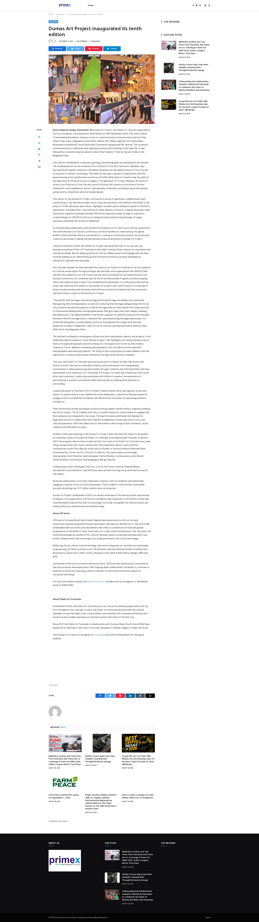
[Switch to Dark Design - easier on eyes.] (209, 5)
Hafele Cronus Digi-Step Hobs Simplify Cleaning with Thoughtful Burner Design (100, 759)
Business (53, 21)
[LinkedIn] (39, 149)
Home (91, 5)
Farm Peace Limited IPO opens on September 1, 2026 (64, 796)
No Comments (82, 41)
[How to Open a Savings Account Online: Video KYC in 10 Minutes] (138, 782)
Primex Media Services (97, 917)
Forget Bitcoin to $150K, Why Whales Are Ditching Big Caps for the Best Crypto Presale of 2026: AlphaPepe (138, 760)
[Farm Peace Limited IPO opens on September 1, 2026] (65, 782)
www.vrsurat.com (96, 581)
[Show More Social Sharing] (124, 48)
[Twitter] (39, 143)
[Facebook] (39, 137)
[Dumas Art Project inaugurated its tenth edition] (102, 89)
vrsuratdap (99, 635)
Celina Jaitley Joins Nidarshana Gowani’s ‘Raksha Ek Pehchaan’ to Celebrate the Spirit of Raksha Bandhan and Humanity (194, 85)
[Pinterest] (39, 154)
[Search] (205, 5)
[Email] (39, 166)
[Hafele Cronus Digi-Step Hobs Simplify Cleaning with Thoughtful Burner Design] (101, 743)
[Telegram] (39, 160)
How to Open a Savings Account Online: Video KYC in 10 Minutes (138, 796)
